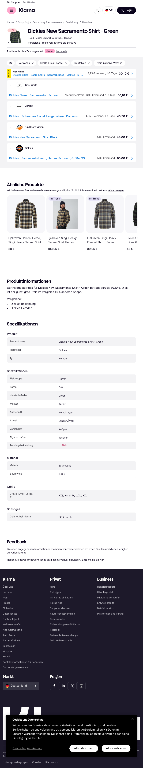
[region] (71, 736)
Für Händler (29, 2)
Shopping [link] (23, 22)
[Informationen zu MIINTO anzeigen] (10, 106)
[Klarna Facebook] (54, 686)
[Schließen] (132, 719)
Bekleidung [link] (72, 22)
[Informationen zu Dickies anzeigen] (10, 148)
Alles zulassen (116, 748)
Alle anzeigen (116, 190)
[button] (109, 10)
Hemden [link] (87, 22)
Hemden (63, 358)
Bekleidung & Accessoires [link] (47, 22)
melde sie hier (96, 559)
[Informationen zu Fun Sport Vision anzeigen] (10, 127)
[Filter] (11, 63)
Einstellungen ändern (27, 748)
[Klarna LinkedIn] (63, 686)
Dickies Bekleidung (23, 304)
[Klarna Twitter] (72, 686)
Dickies (63, 350)
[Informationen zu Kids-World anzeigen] (10, 85)
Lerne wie (61, 51)
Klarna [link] (10, 22)
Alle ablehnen (83, 748)
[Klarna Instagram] (81, 686)
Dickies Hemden (21, 308)
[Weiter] (131, 222)
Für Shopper (13, 2)
